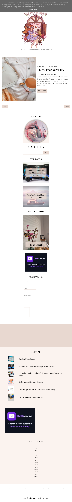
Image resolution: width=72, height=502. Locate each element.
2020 (36, 460)
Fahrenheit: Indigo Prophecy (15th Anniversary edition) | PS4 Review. (40, 374)
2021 (36, 457)
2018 (36, 465)
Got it (41, 10)
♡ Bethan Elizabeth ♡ (56, 489)
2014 (36, 474)
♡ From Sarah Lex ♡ (37, 489)
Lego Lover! (36, 244)
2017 (36, 467)
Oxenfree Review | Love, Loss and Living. (36, 196)
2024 (36, 450)
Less (4, 106)
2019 (36, 462)
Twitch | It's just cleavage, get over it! (32, 397)
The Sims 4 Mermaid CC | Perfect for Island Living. (37, 390)
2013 (36, 476)
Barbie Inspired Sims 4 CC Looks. (31, 382)
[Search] (46, 152)
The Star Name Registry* (28, 359)
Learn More (33, 10)
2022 (36, 455)
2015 (36, 472)
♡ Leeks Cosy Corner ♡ (17, 489)
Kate (46, 498)
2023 (36, 453)
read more (42, 90)
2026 (36, 446)
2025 (36, 448)
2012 (36, 479)
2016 (36, 469)
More (67, 106)
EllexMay (32, 498)
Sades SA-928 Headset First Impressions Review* (36, 172)
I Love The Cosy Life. (50, 70)
